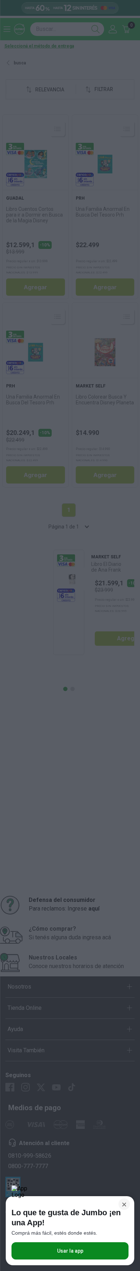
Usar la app (70, 1251)
